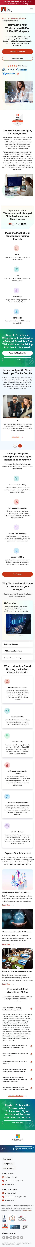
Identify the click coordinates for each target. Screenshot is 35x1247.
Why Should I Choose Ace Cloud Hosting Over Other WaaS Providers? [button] (15, 1088)
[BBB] (4, 1218)
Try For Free (17, 574)
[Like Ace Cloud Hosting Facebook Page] (3, 1237)
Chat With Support (10, 1193)
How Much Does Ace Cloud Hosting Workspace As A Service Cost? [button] (15, 1046)
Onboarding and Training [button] (12, 658)
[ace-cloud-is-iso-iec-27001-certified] (25, 1227)
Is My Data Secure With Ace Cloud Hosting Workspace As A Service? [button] (14, 1070)
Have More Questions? (15, 1096)
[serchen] (15, 1227)
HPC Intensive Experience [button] (13, 651)
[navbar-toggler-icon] (31, 9)
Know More (6, 905)
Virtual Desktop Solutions (16, 18)
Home (4, 18)
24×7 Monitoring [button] (10, 603)
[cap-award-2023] (22, 1218)
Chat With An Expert (25, 1149)
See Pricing (17, 360)
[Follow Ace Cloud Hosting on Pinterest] (18, 1237)
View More (15, 437)
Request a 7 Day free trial (17, 353)
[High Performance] (5, 1227)
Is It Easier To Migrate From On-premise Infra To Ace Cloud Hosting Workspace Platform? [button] (15, 1079)
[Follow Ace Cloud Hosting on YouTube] (10, 1237)
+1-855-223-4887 (3, 1149)
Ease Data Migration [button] (11, 644)
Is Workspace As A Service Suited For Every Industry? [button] (15, 1054)
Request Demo (17, 58)
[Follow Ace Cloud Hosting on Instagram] (21, 1237)
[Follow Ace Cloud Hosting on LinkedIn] (14, 1237)
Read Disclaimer (27, 1210)
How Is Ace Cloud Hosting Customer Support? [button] (15, 1062)
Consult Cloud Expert (17, 51)
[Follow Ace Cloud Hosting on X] (7, 1237)
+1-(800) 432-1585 (20, 1197)
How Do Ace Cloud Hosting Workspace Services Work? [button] (12, 1009)
